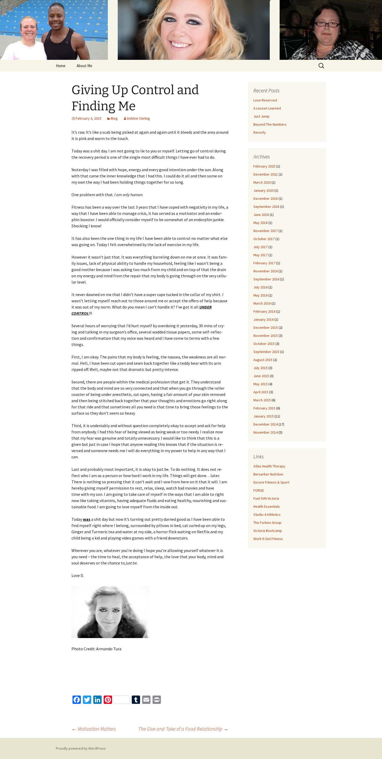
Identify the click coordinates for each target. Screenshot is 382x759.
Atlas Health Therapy (269, 466)
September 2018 (266, 206)
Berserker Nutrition (268, 474)
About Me (84, 65)
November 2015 (265, 335)
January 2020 (263, 190)
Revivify (259, 132)
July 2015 (260, 367)
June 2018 (261, 214)
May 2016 (260, 295)
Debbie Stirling (138, 118)
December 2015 (265, 327)
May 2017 (260, 255)
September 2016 (266, 279)
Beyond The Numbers (270, 124)
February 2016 (264, 311)
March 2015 (262, 400)
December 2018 (265, 198)
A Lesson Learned (267, 108)
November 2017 (265, 230)
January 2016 (263, 319)
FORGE (258, 490)
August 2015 (262, 359)
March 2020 (262, 182)
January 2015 (263, 416)
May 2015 (260, 384)
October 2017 (264, 238)
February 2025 (264, 166)
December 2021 (265, 174)
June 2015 (261, 376)
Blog (114, 118)
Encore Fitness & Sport (271, 482)
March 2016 (262, 303)
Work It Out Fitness (268, 538)
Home (60, 65)
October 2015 (264, 343)
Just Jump (261, 116)
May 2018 (260, 222)
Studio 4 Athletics (267, 514)
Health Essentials (266, 506)
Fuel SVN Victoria (266, 498)
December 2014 (265, 424)
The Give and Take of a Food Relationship (183, 728)
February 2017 (264, 263)
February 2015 (264, 408)
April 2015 (260, 392)
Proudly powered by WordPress (81, 748)
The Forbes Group (267, 522)
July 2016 (260, 287)
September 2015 (266, 351)
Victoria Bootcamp (267, 530)
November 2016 (265, 271)
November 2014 (265, 432)
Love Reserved (265, 100)
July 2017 (260, 247)
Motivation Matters (93, 728)
